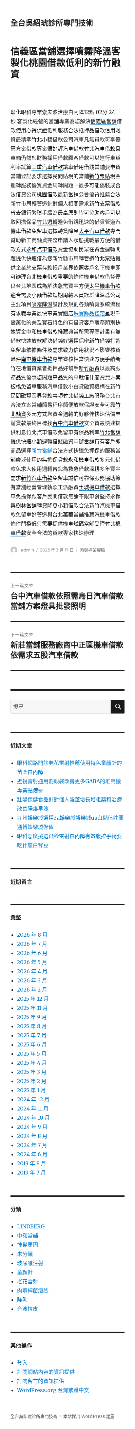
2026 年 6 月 (32, 953)
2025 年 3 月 (32, 1072)
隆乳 (22, 1299)
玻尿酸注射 (30, 1263)
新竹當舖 (41, 450)
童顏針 (25, 1272)
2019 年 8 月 (31, 1163)
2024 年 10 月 (33, 1117)
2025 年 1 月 (31, 1090)
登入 (22, 1362)
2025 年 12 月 (33, 998)
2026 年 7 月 (32, 944)
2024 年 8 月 (32, 1136)
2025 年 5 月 (32, 1053)
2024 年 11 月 (32, 1108)
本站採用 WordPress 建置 (88, 1416)
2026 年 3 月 (32, 980)
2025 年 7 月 (32, 1035)
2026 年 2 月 (32, 989)
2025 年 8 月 (32, 1026)
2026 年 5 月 (32, 962)
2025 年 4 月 (32, 1062)
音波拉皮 (27, 1309)
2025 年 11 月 (32, 1008)
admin (27, 549)
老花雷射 (27, 1281)
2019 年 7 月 (31, 1172)
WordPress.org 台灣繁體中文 (53, 1390)
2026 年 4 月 (32, 971)
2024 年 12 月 (33, 1099)
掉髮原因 (27, 1244)
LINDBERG (31, 1226)
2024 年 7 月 (32, 1145)
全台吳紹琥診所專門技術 (51, 22)
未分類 (25, 1254)
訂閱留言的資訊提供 (40, 1381)
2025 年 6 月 (32, 1044)
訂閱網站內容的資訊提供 (46, 1372)
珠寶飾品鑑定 (89, 313)
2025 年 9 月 (32, 1017)
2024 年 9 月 (32, 1127)
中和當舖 (27, 1235)
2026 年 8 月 (32, 934)
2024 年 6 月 (32, 1154)
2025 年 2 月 (32, 1081)
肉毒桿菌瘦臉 (92, 549)
